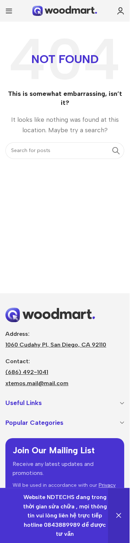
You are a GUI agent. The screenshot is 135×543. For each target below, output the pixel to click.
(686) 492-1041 (26, 372)
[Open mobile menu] (9, 11)
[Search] (116, 150)
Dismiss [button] (119, 515)
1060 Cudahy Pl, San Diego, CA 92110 (55, 344)
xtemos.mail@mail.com (36, 383)
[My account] (120, 11)
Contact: (17, 361)
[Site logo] (64, 10)
